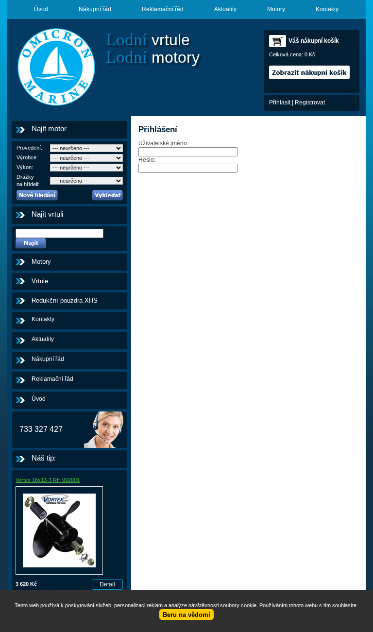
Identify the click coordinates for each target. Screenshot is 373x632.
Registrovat (310, 102)
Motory (276, 9)
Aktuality (225, 9)
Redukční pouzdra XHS (65, 300)
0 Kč (310, 54)
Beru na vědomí (186, 614)
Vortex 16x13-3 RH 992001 (48, 480)
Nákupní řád (95, 9)
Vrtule (40, 281)
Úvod (41, 9)
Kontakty (327, 9)
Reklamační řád (163, 9)
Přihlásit (279, 102)
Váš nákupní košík (313, 40)
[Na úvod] (55, 67)
